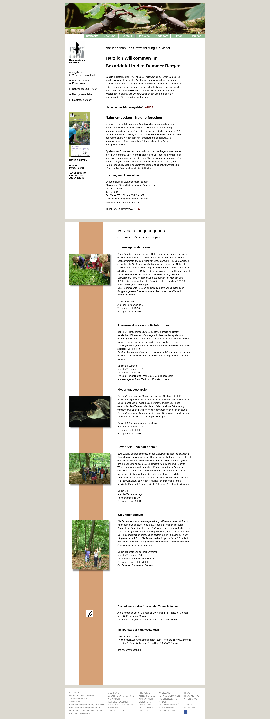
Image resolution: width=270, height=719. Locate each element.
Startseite (92, 35)
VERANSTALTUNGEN (169, 696)
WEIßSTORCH (146, 702)
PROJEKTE (144, 693)
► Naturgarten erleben (81, 94)
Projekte (144, 35)
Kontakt (127, 35)
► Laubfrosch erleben (80, 100)
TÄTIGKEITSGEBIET (118, 702)
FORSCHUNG (146, 710)
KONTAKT (74, 693)
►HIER (149, 107)
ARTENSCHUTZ (147, 696)
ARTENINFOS (190, 699)
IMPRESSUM (190, 707)
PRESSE (188, 704)
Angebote (162, 35)
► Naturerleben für (79, 80)
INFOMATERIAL (191, 696)
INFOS (187, 693)
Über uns (109, 35)
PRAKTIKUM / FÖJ (117, 710)
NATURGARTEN (167, 710)
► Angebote (75, 72)
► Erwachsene (77, 83)
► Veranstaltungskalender (83, 75)
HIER (138, 209)
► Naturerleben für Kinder (83, 89)
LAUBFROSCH (146, 707)
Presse (196, 35)
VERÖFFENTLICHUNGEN (120, 704)
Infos (179, 35)
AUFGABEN (114, 699)
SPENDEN (113, 707)
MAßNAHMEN (146, 699)
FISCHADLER (145, 704)
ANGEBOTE (164, 693)
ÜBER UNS (113, 693)
